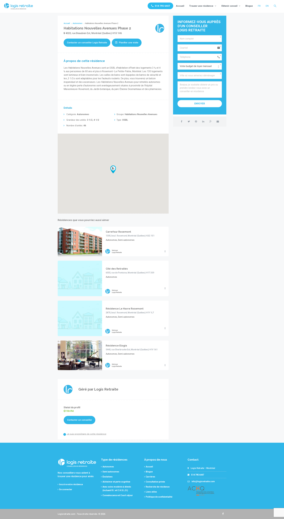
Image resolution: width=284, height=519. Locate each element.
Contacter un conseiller (79, 420)
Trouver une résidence (201, 6)
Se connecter (65, 489)
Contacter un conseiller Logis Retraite (87, 42)
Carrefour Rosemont (118, 231)
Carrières (150, 477)
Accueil (180, 6)
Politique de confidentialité (159, 497)
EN (267, 6)
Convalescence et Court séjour (118, 495)
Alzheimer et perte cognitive (116, 482)
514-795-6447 (162, 6)
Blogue (249, 6)
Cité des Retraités (117, 268)
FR (259, 6)
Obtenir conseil (229, 6)
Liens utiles (151, 492)
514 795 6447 (197, 475)
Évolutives (108, 477)
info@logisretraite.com (203, 481)
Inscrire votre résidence (71, 484)
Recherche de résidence (158, 487)
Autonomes (108, 466)
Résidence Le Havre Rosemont (124, 308)
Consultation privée (155, 482)
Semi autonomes (111, 472)
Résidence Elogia (116, 345)
